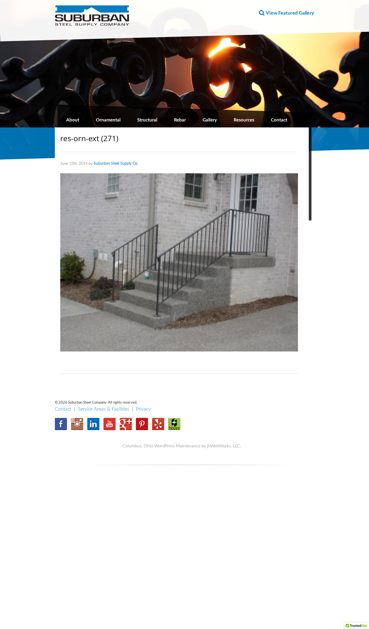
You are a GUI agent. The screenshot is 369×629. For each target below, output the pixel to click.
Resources (244, 120)
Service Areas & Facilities (103, 409)
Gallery (210, 120)
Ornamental (108, 120)
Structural (147, 120)
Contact (279, 120)
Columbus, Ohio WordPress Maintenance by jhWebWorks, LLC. (181, 446)
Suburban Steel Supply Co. (116, 163)
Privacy (143, 409)
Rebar (180, 120)
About (72, 120)
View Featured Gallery (290, 13)
